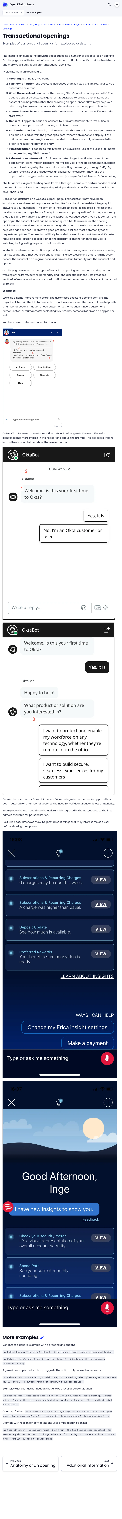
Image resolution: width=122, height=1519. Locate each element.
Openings (7, 28)
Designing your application (42, 24)
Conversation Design (69, 24)
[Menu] (116, 4)
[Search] (109, 4)
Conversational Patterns (95, 24)
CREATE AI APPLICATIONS (14, 24)
